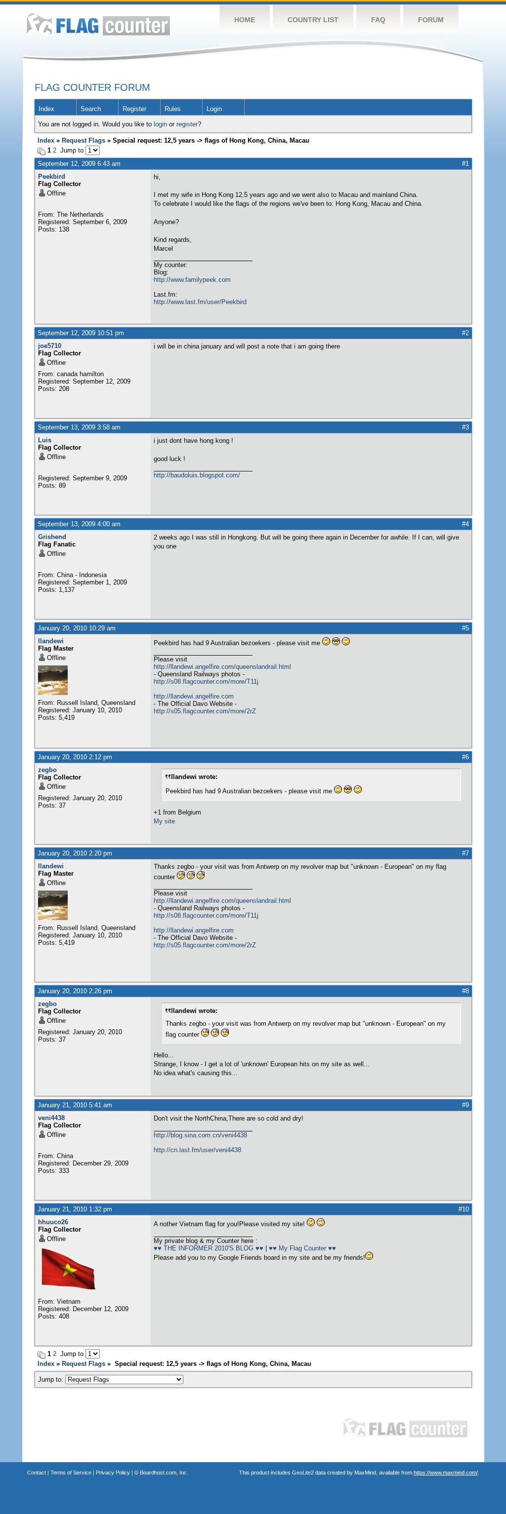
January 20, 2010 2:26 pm (75, 991)
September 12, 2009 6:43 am (79, 163)
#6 (465, 757)
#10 (464, 1209)
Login (214, 109)
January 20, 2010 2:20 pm (75, 853)
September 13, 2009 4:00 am (79, 524)
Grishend (52, 537)
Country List (313, 20)
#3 (465, 427)
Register (134, 109)
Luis (44, 440)
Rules (173, 109)
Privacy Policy (113, 1472)
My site (164, 821)
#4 (465, 524)
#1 (465, 163)
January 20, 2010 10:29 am (77, 628)
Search (91, 109)
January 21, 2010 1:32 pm (75, 1209)
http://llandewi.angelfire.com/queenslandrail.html (222, 666)
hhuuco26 (53, 1222)
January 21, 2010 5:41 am (75, 1105)
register (187, 124)
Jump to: (51, 1379)
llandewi (51, 641)
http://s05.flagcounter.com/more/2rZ (205, 711)
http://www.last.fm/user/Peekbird (200, 302)
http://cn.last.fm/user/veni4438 (197, 1150)
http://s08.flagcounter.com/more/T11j (206, 681)
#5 (465, 628)
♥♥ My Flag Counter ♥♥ (302, 1248)
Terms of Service (70, 1472)
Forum (431, 20)
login (160, 124)
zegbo (47, 770)
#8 (465, 991)
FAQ (378, 20)
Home (244, 20)
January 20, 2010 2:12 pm (75, 757)
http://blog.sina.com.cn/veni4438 (200, 1135)
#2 (465, 333)
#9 (465, 1105)
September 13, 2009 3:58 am (79, 427)
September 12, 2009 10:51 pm (81, 333)
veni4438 (51, 1118)
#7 (465, 853)
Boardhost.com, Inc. (164, 1472)
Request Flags (83, 140)
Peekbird (51, 176)
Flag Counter (98, 24)
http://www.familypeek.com (192, 279)
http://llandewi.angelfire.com (194, 696)
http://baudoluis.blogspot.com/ (197, 475)
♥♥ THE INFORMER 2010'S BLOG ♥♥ (208, 1248)
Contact (36, 1472)
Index (46, 109)
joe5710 (49, 345)
